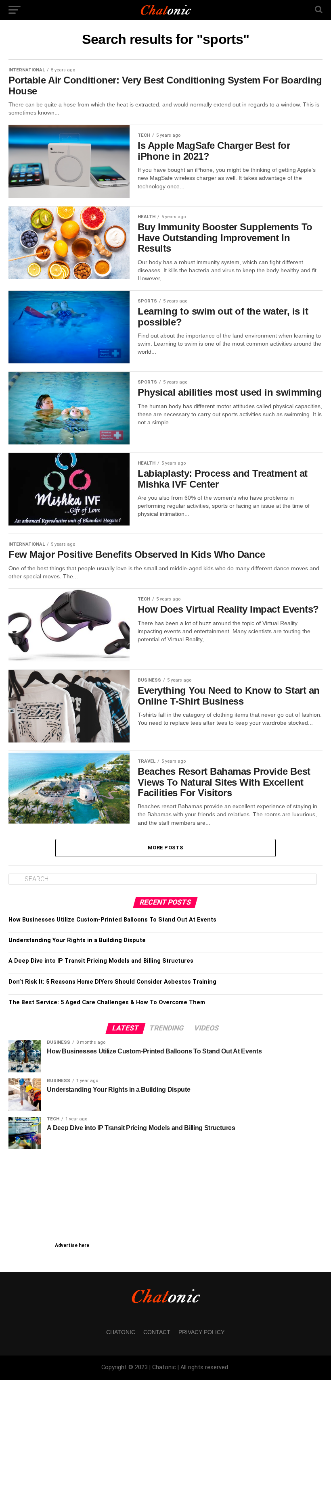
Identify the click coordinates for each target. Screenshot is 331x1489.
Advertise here (72, 1245)
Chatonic (120, 1332)
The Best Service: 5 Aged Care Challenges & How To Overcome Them (106, 1002)
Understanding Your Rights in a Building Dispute (77, 940)
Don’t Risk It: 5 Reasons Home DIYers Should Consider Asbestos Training (112, 981)
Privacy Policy (201, 1332)
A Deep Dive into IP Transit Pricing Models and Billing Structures (100, 960)
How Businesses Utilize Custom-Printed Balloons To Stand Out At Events (112, 919)
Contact (156, 1332)
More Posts (165, 848)
